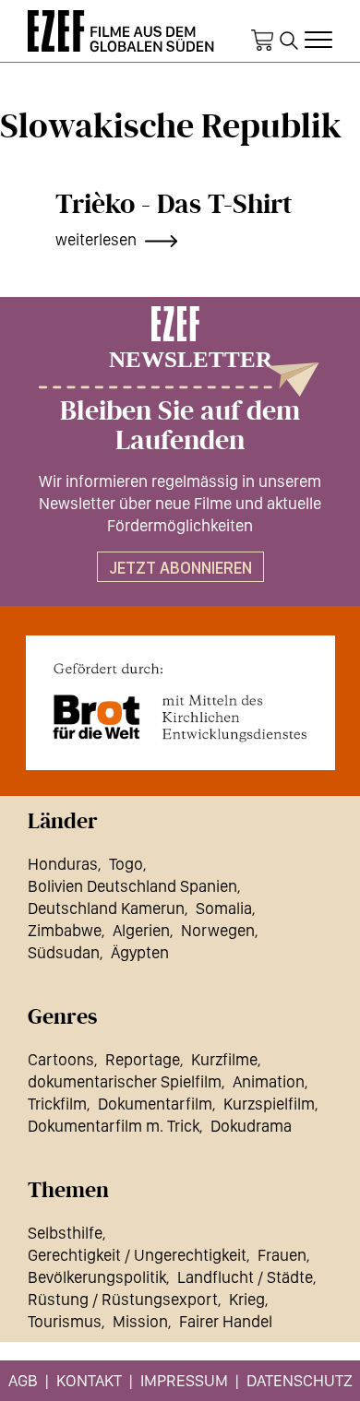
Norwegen (218, 930)
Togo (126, 863)
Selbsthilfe (65, 1232)
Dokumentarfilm (155, 1103)
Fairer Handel (225, 1321)
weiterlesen (96, 239)
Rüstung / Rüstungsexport (123, 1299)
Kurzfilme (224, 1059)
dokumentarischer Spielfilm (125, 1081)
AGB (23, 1380)
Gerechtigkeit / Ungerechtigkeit (137, 1254)
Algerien (141, 930)
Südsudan (64, 952)
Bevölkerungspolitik (97, 1277)
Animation (269, 1081)
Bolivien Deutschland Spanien (132, 886)
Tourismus (65, 1321)
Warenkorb (262, 41)
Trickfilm (57, 1103)
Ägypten (140, 952)
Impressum (184, 1380)
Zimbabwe (65, 930)
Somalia (224, 908)
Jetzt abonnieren (180, 567)
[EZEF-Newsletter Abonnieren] (180, 351)
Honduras (63, 863)
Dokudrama (251, 1125)
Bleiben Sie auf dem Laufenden (180, 426)
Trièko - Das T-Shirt (174, 204)
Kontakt (89, 1380)
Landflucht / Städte (245, 1277)
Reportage (142, 1059)
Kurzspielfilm (269, 1103)
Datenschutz (299, 1380)
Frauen (282, 1254)
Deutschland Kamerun (106, 908)
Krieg (247, 1299)
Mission (140, 1321)
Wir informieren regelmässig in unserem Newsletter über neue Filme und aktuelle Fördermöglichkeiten (180, 503)
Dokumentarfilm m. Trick (113, 1125)
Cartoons (61, 1059)
